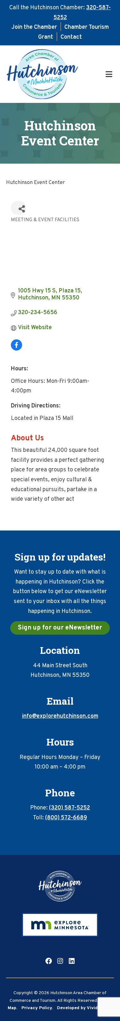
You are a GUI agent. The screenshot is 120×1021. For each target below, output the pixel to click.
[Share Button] (18, 208)
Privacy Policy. (37, 1008)
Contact (71, 37)
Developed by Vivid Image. (85, 1008)
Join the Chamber (34, 27)
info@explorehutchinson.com (60, 716)
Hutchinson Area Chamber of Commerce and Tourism (55, 74)
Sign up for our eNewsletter (60, 628)
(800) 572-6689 (66, 818)
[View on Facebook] (16, 349)
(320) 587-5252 (69, 808)
